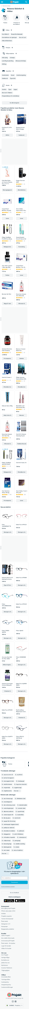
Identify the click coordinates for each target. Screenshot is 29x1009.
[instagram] (13, 1001)
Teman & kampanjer (7, 918)
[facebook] (16, 1001)
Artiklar (3, 913)
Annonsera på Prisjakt (8, 940)
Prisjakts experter (6, 916)
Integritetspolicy (6, 984)
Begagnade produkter (7, 929)
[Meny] (2, 2)
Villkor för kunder (6, 948)
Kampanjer (4, 926)
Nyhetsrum (4, 965)
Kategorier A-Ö (5, 924)
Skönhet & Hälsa (6, 5)
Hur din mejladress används (8, 886)
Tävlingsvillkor (5, 979)
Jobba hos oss (5, 962)
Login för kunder (6, 946)
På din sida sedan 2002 (8, 911)
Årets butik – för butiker (8, 943)
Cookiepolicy (5, 982)
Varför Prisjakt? (5, 935)
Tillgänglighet (5, 970)
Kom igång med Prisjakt (8, 908)
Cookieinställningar (7, 987)
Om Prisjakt (4, 955)
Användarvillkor (6, 977)
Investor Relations (6, 968)
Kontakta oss (5, 960)
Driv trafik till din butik (7, 938)
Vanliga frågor (5, 957)
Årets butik (4, 921)
